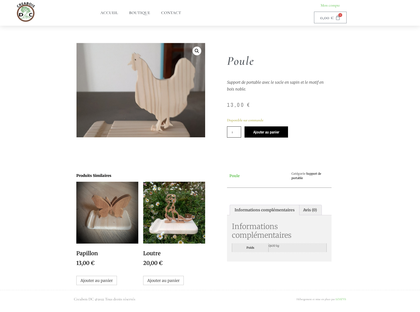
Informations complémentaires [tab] (265, 209)
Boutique (139, 12)
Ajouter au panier (266, 132)
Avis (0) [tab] (310, 209)
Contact (171, 12)
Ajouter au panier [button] (96, 280)
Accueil (109, 12)
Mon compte (330, 5)
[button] (196, 51)
